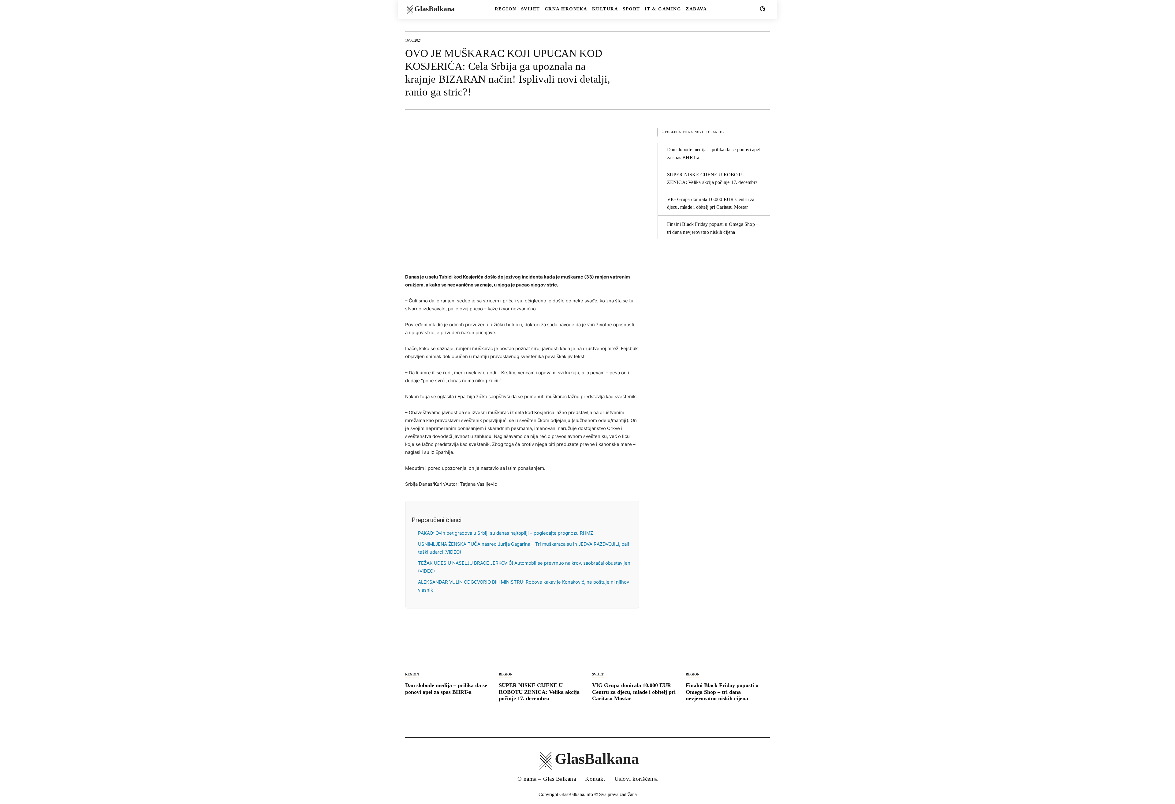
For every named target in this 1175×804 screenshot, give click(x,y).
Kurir (439, 484)
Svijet (598, 674)
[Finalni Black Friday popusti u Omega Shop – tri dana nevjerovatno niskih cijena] (728, 647)
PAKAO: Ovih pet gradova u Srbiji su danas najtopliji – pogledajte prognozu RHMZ (505, 533)
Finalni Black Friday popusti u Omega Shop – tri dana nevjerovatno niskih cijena (722, 691)
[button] (762, 9)
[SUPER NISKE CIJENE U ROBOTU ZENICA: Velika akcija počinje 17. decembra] (541, 647)
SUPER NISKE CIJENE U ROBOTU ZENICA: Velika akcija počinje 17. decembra (539, 691)
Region (412, 674)
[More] (763, 75)
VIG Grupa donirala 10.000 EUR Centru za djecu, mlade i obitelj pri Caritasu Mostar (634, 691)
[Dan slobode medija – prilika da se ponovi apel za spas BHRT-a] (447, 647)
